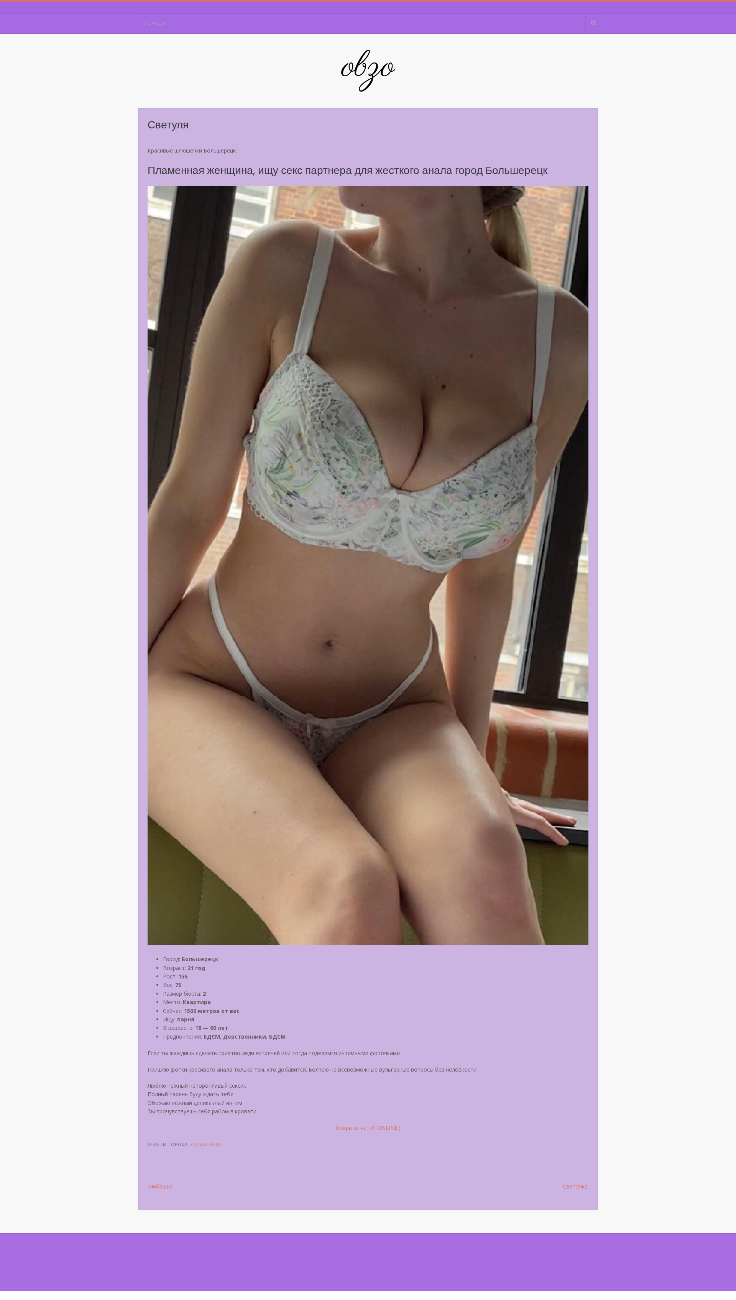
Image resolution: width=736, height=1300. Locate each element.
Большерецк (205, 1144)
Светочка (575, 1186)
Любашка (160, 1186)
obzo (368, 67)
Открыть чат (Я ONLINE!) (368, 1127)
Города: (156, 23)
